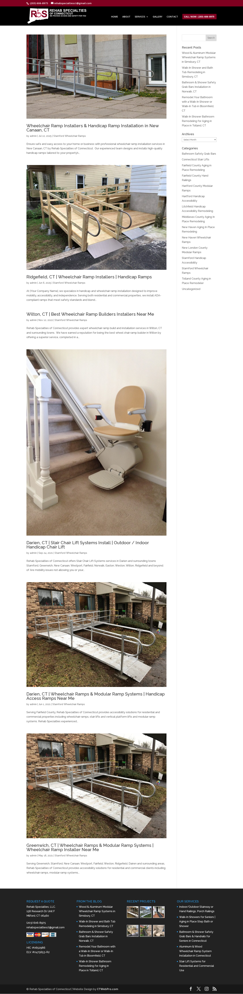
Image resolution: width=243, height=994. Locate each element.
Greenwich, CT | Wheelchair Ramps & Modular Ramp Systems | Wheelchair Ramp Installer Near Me (89, 847)
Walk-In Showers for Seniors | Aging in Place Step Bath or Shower (197, 921)
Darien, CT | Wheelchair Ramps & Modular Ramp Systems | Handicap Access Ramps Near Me (95, 696)
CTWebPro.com (107, 989)
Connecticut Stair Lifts (195, 159)
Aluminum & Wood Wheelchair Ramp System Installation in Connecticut (195, 951)
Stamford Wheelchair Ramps (69, 136)
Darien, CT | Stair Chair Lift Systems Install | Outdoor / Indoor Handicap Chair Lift (87, 544)
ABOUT (126, 17)
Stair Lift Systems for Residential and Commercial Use (196, 966)
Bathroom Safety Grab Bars (199, 153)
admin (33, 136)
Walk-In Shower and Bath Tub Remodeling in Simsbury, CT (197, 72)
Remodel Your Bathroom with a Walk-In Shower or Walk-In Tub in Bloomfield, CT (97, 951)
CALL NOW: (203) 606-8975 (199, 17)
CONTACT (172, 17)
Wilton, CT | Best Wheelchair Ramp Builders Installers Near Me (90, 314)
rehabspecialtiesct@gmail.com (45, 927)
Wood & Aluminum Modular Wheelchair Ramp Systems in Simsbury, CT (199, 57)
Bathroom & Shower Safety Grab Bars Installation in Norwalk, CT (199, 87)
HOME (114, 17)
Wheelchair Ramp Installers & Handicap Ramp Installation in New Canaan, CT (92, 128)
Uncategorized (191, 289)
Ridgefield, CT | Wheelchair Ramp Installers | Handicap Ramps (89, 276)
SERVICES (140, 17)
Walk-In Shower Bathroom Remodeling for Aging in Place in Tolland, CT (198, 121)
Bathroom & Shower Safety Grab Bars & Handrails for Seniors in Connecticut (196, 936)
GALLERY (157, 17)
